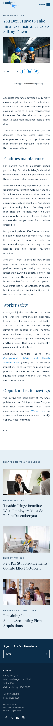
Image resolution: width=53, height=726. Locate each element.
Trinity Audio (29, 84)
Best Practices (13, 15)
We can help (38, 411)
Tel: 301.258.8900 (11, 694)
